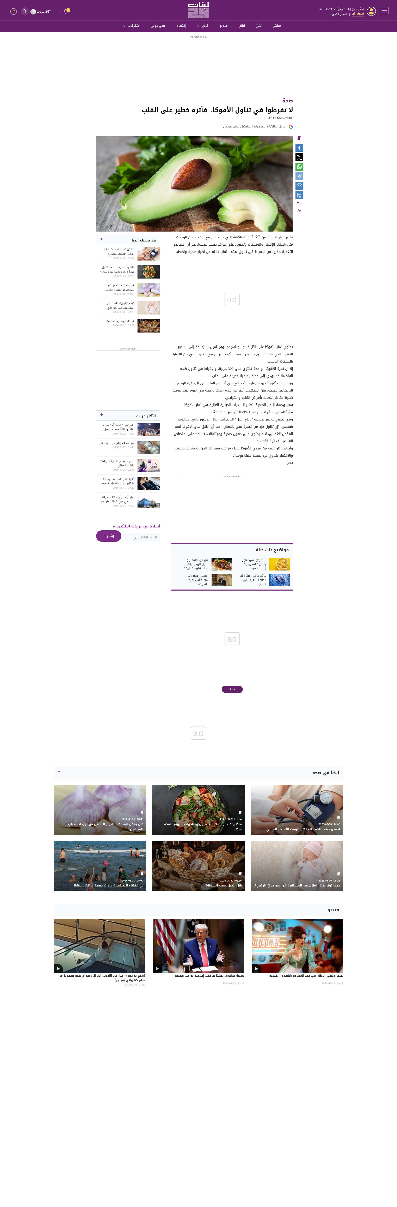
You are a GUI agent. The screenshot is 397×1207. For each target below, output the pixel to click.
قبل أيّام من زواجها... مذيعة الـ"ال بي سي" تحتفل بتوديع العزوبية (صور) (117, 499)
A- (299, 211)
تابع (232, 689)
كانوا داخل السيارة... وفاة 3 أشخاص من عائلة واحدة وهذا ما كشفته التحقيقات (117, 481)
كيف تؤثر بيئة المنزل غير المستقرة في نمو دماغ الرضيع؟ (120, 305)
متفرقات (134, 26)
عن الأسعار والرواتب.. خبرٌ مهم (116, 443)
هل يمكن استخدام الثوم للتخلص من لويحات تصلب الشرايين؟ (120, 287)
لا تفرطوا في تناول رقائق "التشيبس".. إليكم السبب (254, 564)
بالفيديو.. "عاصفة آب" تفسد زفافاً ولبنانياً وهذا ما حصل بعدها (118, 427)
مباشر (277, 26)
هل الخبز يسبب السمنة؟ (120, 321)
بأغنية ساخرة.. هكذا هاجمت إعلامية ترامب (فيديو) (209, 976)
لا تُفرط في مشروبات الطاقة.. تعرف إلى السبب (253, 580)
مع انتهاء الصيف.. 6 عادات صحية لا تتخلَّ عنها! (108, 885)
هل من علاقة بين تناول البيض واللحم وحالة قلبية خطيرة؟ (196, 564)
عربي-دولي (158, 26)
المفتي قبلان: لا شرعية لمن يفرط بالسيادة (198, 580)
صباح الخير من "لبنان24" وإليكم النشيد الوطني (116, 463)
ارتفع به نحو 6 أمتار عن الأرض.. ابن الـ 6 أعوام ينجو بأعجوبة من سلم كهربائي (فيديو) (102, 978)
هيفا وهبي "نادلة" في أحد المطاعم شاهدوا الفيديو (306, 976)
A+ (299, 203)
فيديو (224, 26)
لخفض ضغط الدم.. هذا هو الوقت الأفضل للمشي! (119, 251)
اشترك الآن (358, 13)
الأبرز (259, 26)
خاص (205, 26)
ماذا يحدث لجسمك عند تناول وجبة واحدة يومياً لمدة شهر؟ (117, 269)
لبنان (242, 26)
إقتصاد (181, 26)
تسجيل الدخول (339, 14)
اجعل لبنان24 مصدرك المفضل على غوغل (255, 126)
